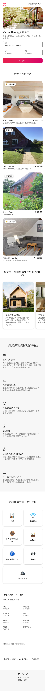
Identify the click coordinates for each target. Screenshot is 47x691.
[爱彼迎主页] (4, 3)
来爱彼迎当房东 (34, 3)
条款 (25, 680)
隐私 (20, 680)
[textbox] (13, 53)
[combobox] (23, 45)
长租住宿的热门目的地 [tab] (11, 600)
